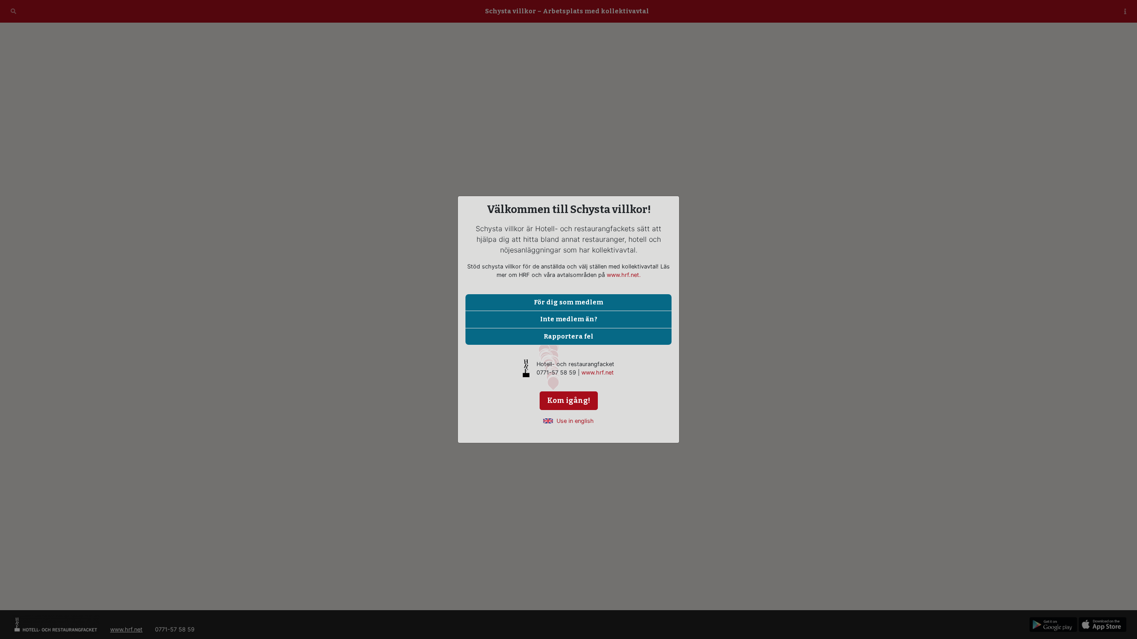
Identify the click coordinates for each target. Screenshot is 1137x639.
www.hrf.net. (624, 275)
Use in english (575, 421)
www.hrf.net (597, 372)
